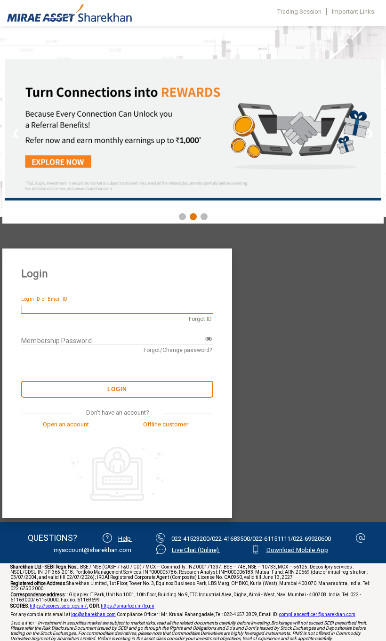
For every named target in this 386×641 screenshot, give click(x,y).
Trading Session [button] (299, 11)
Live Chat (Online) (196, 549)
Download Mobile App (297, 549)
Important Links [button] (353, 11)
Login (117, 389)
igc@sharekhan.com (93, 614)
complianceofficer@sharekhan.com (317, 614)
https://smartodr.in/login (127, 606)
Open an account (66, 424)
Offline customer (165, 424)
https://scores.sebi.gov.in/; (59, 606)
